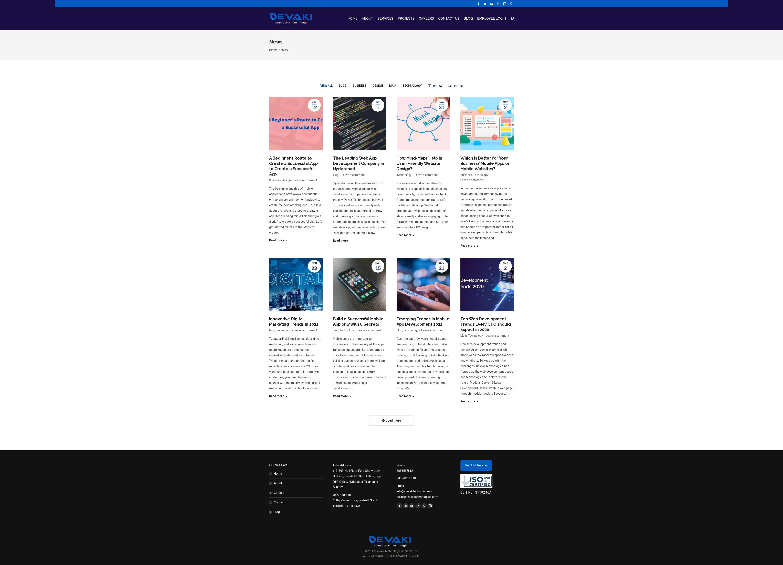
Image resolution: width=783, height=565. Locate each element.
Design (378, 85)
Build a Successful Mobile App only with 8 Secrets (358, 321)
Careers (279, 493)
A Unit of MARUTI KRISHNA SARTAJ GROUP (391, 556)
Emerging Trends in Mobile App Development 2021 (423, 321)
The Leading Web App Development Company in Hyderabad (358, 163)
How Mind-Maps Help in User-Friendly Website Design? (419, 163)
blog (342, 85)
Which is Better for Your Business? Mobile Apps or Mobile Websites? (485, 163)
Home (278, 473)
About (278, 483)
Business (359, 85)
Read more (276, 240)
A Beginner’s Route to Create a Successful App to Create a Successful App (293, 166)
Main (392, 85)
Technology (412, 85)
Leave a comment (305, 180)
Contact (279, 502)
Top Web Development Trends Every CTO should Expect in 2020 (485, 324)
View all (326, 85)
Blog (277, 512)
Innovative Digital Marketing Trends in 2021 (293, 321)
